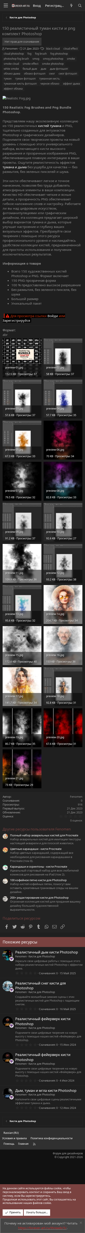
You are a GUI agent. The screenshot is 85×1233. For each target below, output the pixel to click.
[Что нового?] (71, 5)
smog (35, 59)
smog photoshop (53, 59)
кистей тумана (49, 125)
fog (29, 54)
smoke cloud (11, 64)
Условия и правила (14, 1138)
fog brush (41, 54)
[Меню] (5, 5)
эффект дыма (71, 83)
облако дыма (12, 73)
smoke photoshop (53, 64)
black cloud (53, 48)
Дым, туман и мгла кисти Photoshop (45, 1090)
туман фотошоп (25, 78)
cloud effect (70, 48)
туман (8, 78)
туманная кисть (49, 78)
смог (52, 73)
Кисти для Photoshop (42, 956)
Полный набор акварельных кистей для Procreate (44, 835)
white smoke (11, 69)
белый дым (30, 69)
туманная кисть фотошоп (20, 83)
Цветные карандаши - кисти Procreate (35, 849)
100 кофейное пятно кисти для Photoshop (38, 880)
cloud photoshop (14, 54)
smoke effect (30, 64)
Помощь (8, 1144)
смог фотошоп (68, 73)
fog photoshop (59, 54)
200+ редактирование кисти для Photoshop (39, 898)
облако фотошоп (34, 73)
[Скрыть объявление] (80, 1223)
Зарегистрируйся (16, 320)
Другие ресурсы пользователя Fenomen (37, 829)
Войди (53, 316)
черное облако (49, 83)
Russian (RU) (11, 1133)
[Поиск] (80, 5)
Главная (23, 1144)
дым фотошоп (59, 69)
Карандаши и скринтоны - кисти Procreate (38, 866)
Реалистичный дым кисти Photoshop (46, 952)
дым (43, 69)
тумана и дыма (15, 167)
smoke (71, 59)
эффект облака (13, 88)
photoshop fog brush (16, 59)
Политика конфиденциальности (52, 1138)
